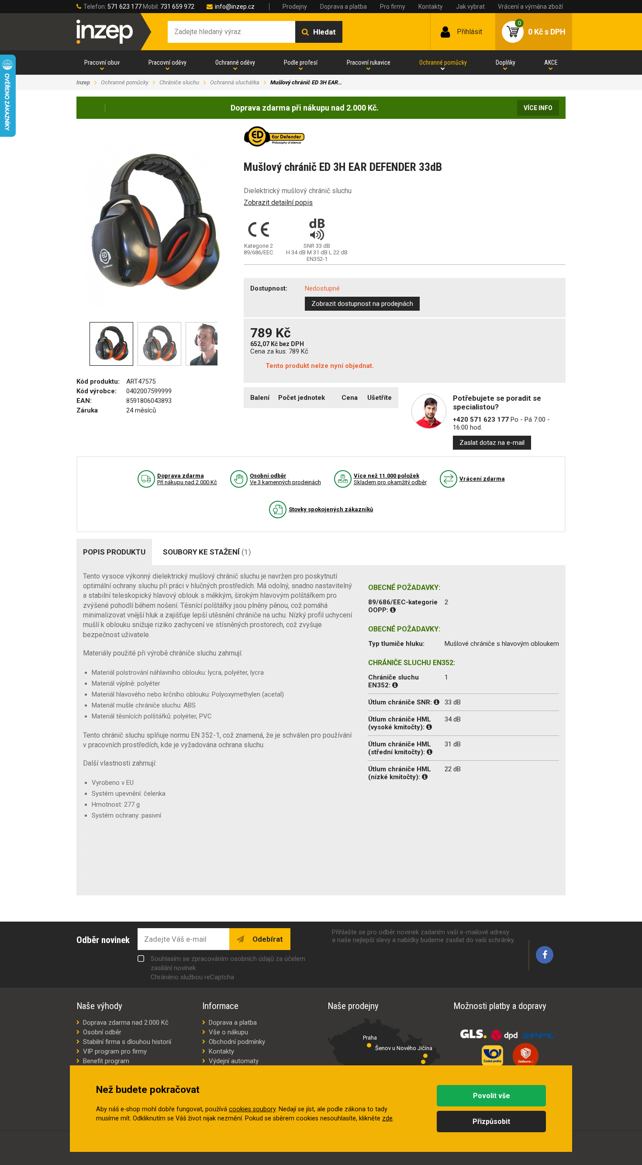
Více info (538, 107)
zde (387, 1118)
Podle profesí (301, 62)
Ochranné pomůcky (443, 62)
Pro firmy (392, 6)
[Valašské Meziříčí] (423, 1062)
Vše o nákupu (228, 1032)
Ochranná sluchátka (234, 82)
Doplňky (505, 62)
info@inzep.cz (235, 6)
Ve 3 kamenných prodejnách (285, 478)
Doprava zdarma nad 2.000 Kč (126, 1022)
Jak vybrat (470, 6)
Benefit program (106, 1061)
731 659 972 (177, 6)
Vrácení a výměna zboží (530, 6)
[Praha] (369, 1045)
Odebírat (267, 939)
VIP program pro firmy (115, 1051)
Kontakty (430, 6)
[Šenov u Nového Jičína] (425, 1056)
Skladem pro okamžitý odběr (390, 478)
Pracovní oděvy (167, 62)
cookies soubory (252, 1109)
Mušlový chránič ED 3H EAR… (306, 82)
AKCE (551, 62)
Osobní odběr (102, 1032)
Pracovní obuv (102, 62)
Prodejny (295, 6)
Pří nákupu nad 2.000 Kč (187, 478)
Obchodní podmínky (237, 1042)
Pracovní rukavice (368, 62)
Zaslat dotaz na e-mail (492, 443)
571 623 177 (124, 6)
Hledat (324, 32)
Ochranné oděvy (235, 62)
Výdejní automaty (234, 1061)
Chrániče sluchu (179, 82)
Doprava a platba (343, 6)
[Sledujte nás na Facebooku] (544, 955)
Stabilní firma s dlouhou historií (127, 1042)
